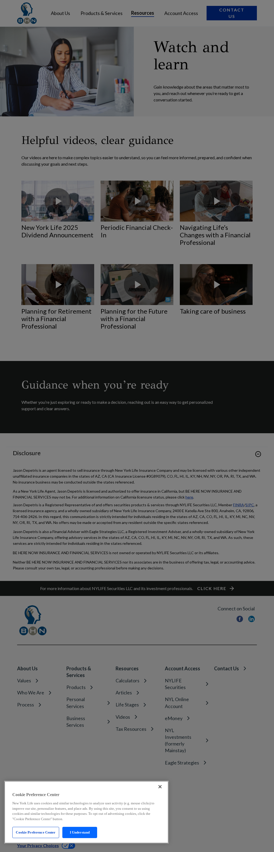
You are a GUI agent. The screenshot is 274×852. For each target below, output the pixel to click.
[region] (86, 812)
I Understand (80, 832)
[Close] (160, 787)
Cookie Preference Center (35, 832)
